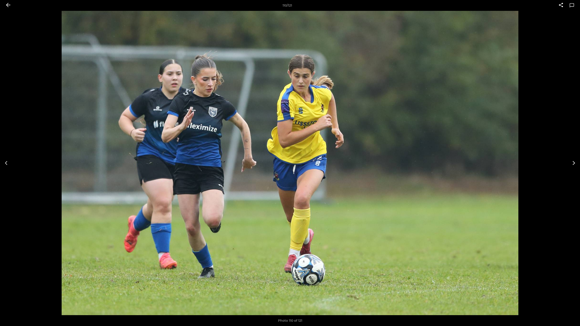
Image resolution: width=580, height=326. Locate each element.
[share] (561, 5)
